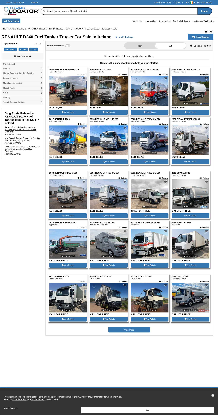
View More (129, 330)
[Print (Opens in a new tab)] (206, 31)
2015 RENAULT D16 (181, 223)
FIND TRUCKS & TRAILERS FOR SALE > (20, 29)
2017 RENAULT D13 (59, 276)
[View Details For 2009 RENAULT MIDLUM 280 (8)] (190, 140)
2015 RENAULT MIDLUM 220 (145, 69)
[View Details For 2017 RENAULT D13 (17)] (68, 297)
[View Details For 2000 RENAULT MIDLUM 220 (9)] (68, 194)
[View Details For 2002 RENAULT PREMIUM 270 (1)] (68, 91)
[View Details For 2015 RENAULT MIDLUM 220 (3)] (149, 91)
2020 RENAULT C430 (100, 276)
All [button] (170, 46)
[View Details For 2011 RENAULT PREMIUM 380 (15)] (149, 244)
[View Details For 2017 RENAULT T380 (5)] (68, 140)
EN (187, 2)
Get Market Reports (181, 21)
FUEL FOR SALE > (92, 29)
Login (8, 2)
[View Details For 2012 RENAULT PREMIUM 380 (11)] (149, 194)
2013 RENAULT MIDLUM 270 (104, 119)
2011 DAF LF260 (180, 276)
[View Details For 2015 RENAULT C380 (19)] (149, 297)
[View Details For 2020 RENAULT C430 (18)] (109, 297)
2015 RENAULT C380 (141, 276)
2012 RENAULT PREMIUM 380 (145, 173)
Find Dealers (151, 21)
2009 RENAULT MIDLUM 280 (186, 119)
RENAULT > (107, 29)
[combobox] (129, 11)
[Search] (44, 11)
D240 (24, 49)
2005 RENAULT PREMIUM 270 (145, 119)
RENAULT (11, 49)
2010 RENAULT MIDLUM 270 (186, 69)
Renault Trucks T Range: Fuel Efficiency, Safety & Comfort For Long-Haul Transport (22, 149)
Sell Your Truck (12, 21)
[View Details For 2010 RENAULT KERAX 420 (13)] (68, 244)
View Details (69, 112)
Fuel (34, 49)
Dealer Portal (18, 2)
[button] (195, 45)
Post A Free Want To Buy (204, 21)
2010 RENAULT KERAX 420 (62, 223)
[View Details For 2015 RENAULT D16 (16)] (190, 244)
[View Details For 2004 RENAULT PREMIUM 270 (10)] (109, 194)
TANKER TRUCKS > (74, 29)
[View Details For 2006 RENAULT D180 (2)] (109, 91)
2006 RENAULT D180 (100, 69)
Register (34, 2)
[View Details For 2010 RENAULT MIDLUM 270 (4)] (190, 91)
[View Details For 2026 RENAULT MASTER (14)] (109, 244)
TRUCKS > (44, 29)
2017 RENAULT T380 (59, 119)
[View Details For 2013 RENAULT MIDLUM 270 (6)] (109, 140)
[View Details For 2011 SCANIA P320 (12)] (190, 194)
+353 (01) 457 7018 (162, 2)
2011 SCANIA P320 (181, 173)
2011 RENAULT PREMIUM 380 (145, 223)
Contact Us (178, 2)
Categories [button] (137, 21)
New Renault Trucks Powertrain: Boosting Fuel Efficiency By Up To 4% (22, 139)
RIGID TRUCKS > (57, 29)
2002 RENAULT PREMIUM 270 (64, 69)
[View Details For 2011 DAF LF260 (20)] (190, 297)
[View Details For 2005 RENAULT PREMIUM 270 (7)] (149, 140)
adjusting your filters (144, 56)
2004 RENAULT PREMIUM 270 (105, 173)
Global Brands (206, 2)
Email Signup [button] (165, 21)
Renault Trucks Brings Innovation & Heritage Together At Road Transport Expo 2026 (20, 129)
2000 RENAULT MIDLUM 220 (63, 173)
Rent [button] (139, 46)
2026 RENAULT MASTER (102, 223)
